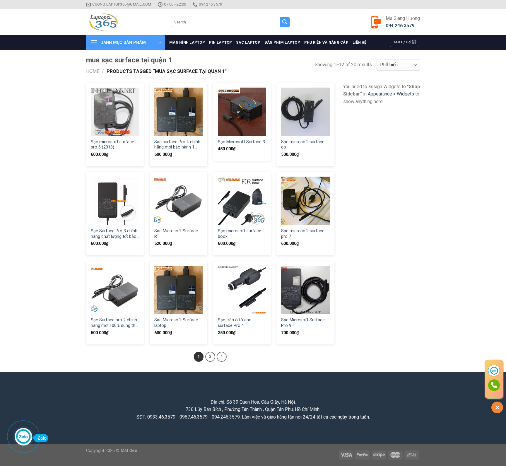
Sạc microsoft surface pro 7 (302, 233)
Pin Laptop (220, 42)
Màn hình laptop (187, 42)
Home (92, 71)
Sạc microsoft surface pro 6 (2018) (112, 144)
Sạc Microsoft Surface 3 (241, 141)
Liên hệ (360, 42)
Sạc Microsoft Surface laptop (176, 323)
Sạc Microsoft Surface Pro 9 (303, 323)
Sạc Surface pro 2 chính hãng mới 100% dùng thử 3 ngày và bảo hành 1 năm (114, 323)
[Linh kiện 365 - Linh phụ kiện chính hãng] (124, 22)
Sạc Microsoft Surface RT (176, 233)
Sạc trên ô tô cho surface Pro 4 (235, 323)
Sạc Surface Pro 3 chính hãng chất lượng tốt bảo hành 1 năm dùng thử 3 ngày (114, 233)
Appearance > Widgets (391, 94)
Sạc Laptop (248, 42)
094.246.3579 (400, 25)
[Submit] (285, 22)
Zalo (42, 438)
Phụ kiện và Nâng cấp (326, 42)
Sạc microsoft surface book (239, 233)
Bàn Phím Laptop (282, 42)
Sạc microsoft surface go (302, 144)
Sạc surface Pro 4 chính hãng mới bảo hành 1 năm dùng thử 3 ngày (177, 144)
